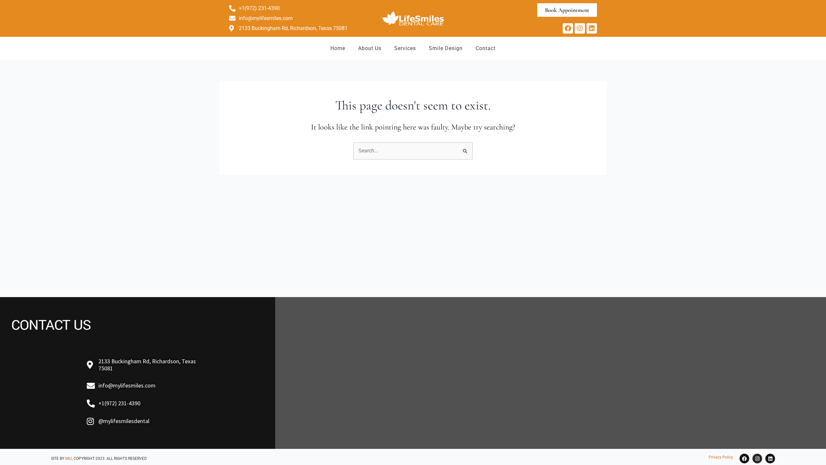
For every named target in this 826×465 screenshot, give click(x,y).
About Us (369, 48)
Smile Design (446, 48)
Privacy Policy (721, 457)
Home (337, 48)
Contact (486, 48)
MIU (68, 458)
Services (405, 48)
